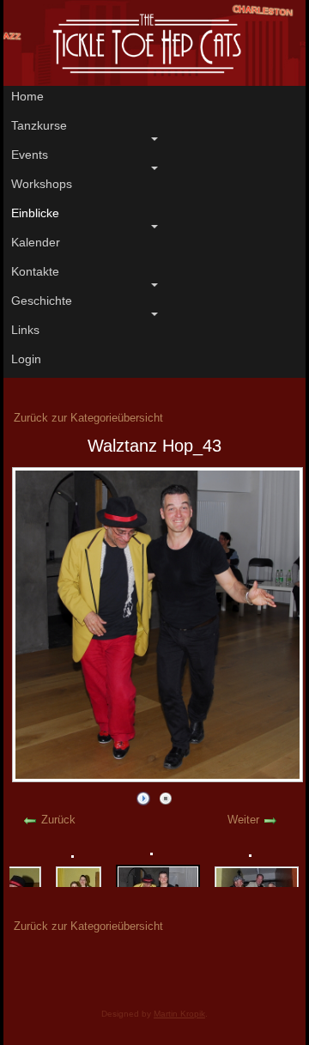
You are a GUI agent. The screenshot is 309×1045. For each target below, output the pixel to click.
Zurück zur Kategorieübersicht (88, 417)
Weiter (243, 819)
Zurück (58, 819)
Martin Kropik (179, 1013)
